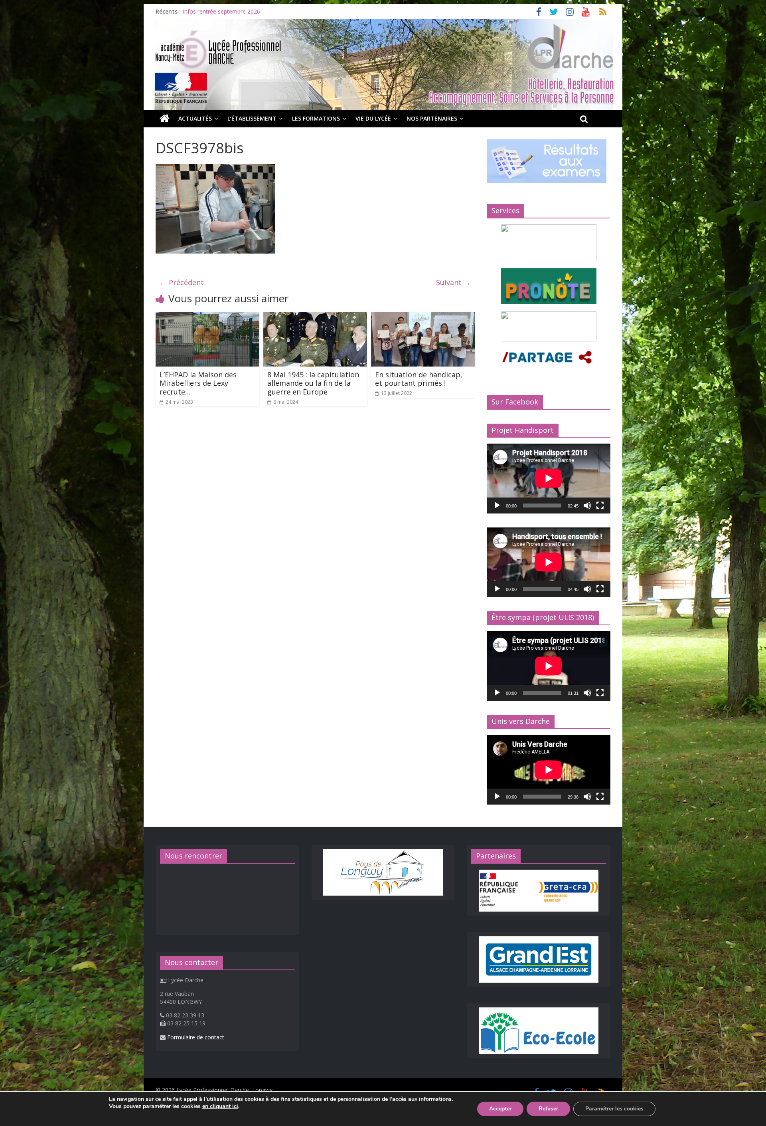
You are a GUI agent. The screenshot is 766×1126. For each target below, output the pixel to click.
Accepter (500, 1108)
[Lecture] (497, 505)
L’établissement (251, 118)
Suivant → (453, 282)
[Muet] (587, 505)
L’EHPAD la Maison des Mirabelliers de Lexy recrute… (198, 383)
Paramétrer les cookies (614, 1108)
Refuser (548, 1108)
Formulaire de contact (195, 1037)
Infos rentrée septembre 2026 (221, 11)
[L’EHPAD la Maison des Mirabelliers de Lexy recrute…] (207, 316)
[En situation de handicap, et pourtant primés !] (423, 316)
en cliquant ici (220, 1106)
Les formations (316, 118)
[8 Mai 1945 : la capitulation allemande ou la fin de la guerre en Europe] (315, 316)
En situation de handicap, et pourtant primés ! (418, 379)
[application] (548, 478)
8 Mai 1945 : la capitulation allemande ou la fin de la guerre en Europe (313, 383)
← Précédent (182, 282)
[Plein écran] (600, 505)
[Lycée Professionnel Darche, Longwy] (383, 24)
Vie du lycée (373, 118)
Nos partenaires (432, 118)
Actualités (195, 118)
